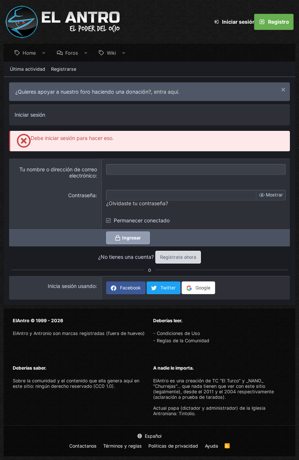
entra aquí (166, 92)
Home (29, 53)
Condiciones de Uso (178, 333)
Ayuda (211, 446)
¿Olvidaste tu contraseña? (137, 203)
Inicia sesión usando (72, 286)
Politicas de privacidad (173, 446)
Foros (71, 53)
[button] (44, 53)
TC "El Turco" (226, 380)
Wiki (111, 53)
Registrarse (63, 69)
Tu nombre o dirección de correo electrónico (58, 172)
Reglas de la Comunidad (183, 340)
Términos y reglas (122, 446)
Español (152, 436)
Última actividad (27, 69)
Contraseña (82, 195)
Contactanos (83, 446)
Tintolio (186, 413)
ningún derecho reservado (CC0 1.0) (74, 386)
